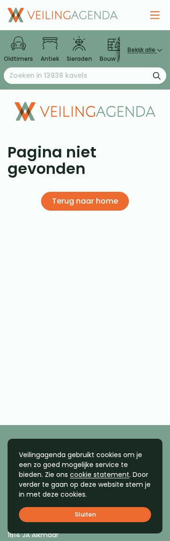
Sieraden (79, 59)
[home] (63, 15)
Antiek (50, 59)
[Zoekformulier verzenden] (156, 75)
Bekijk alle (142, 50)
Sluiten (85, 514)
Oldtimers (18, 59)
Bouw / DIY (115, 59)
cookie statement (99, 474)
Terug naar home (85, 201)
